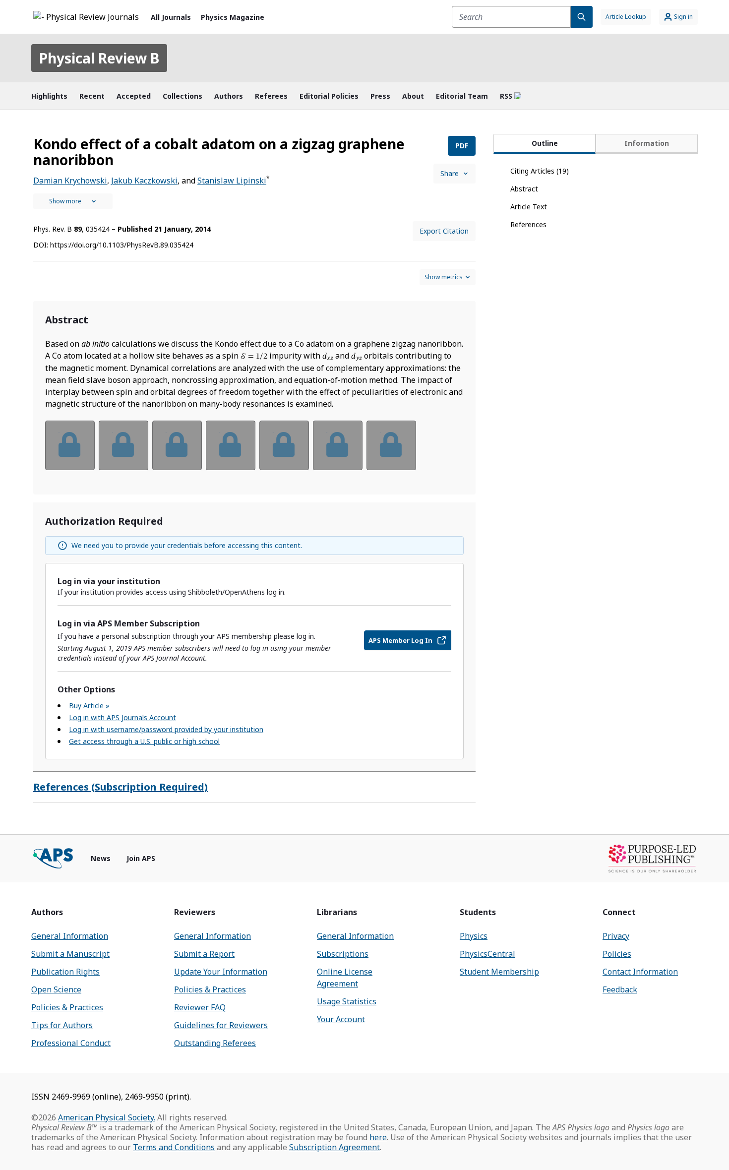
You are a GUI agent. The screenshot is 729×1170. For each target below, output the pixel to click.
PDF (461, 145)
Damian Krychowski (70, 180)
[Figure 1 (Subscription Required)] (70, 445)
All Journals (171, 17)
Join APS (140, 858)
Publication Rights (65, 971)
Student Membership (499, 971)
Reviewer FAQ (200, 1007)
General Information (69, 935)
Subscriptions (342, 953)
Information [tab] (646, 143)
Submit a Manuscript (70, 953)
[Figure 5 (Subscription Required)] (284, 445)
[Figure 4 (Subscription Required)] (230, 445)
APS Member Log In (400, 640)
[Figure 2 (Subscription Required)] (123, 445)
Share (449, 173)
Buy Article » (89, 705)
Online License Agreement (344, 977)
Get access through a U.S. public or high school (144, 741)
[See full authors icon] (73, 201)
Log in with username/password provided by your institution (166, 729)
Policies (617, 953)
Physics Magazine (232, 17)
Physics (473, 935)
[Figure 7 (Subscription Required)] (391, 445)
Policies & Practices (67, 1007)
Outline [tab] (545, 143)
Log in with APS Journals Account (122, 717)
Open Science (56, 989)
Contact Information (640, 971)
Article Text (528, 206)
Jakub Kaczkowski (144, 180)
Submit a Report (204, 953)
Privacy (616, 935)
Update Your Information (220, 971)
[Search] (582, 17)
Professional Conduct (71, 1043)
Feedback (620, 989)
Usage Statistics (346, 1001)
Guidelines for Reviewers (221, 1025)
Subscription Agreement (334, 1147)
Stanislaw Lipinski (231, 180)
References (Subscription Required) (120, 787)
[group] (254, 452)
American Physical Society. (106, 1117)
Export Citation (444, 231)
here (378, 1137)
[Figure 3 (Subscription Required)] (177, 445)
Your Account (341, 1019)
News (101, 858)
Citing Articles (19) (539, 171)
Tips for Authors (62, 1025)
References (528, 224)
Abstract (524, 188)
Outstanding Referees (215, 1043)
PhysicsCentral (487, 953)
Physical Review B (99, 58)
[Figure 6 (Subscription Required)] (338, 445)
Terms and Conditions (174, 1147)
